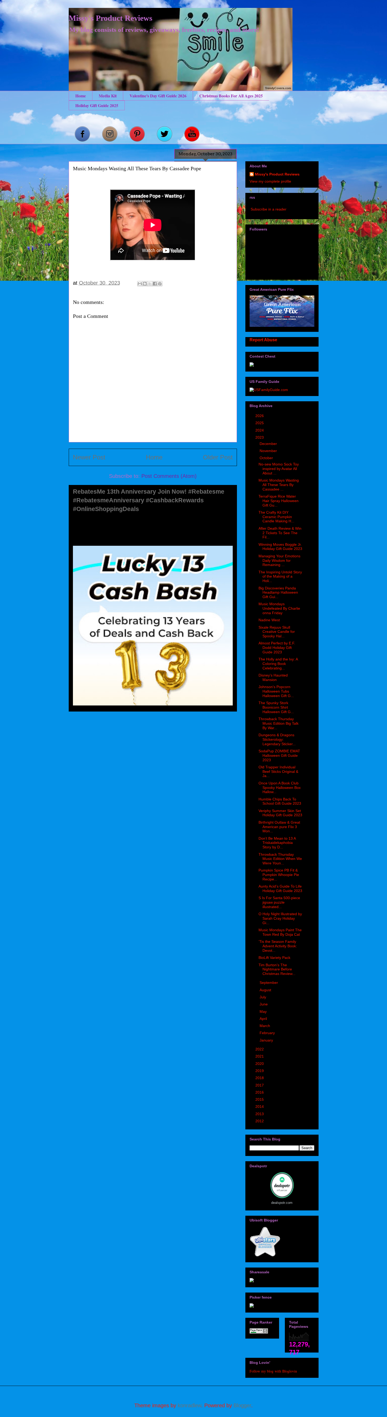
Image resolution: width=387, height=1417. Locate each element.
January (267, 1040)
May (264, 1011)
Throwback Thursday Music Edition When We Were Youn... (280, 858)
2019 (260, 1071)
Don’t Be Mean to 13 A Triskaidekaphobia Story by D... (277, 842)
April (264, 1019)
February (268, 1033)
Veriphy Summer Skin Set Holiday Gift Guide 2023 (280, 813)
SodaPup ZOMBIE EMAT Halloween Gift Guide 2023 (279, 755)
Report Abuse (263, 339)
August (266, 990)
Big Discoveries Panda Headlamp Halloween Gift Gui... (278, 592)
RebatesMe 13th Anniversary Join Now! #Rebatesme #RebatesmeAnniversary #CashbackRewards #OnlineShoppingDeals (148, 500)
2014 (260, 1106)
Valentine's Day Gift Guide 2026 (158, 96)
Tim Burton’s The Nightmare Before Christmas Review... (277, 969)
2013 (260, 1114)
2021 (260, 1056)
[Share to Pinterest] (159, 283)
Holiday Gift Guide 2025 (96, 105)
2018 (260, 1078)
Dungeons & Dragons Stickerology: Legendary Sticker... (277, 739)
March (265, 1026)
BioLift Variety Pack (274, 957)
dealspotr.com (281, 1203)
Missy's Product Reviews (110, 18)
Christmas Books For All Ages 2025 (231, 96)
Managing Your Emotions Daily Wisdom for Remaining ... (279, 560)
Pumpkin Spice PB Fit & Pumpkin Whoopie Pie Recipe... (279, 874)
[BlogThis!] (144, 283)
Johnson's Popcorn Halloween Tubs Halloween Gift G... (276, 691)
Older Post (218, 457)
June (264, 1004)
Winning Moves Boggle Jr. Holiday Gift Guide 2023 (280, 546)
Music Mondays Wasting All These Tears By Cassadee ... (279, 484)
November (269, 451)
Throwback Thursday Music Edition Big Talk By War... (279, 723)
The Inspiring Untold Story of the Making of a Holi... (280, 576)
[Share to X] (149, 283)
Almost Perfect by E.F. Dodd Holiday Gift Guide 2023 (277, 647)
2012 (260, 1121)
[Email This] (139, 283)
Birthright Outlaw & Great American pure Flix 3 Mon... (279, 826)
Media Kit (108, 96)
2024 (260, 430)
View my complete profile (270, 181)
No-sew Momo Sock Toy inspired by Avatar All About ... (279, 468)
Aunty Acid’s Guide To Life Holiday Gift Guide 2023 (280, 888)
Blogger (242, 1405)
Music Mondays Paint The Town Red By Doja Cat (280, 932)
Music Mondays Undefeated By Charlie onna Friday (279, 608)
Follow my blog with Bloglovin (273, 1371)
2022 (260, 1049)
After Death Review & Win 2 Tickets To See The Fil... (280, 532)
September (269, 982)
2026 (260, 416)
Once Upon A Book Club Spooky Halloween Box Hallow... (280, 787)
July (263, 997)
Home (80, 96)
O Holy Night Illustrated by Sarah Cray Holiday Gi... (280, 918)
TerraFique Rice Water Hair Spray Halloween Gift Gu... (279, 500)
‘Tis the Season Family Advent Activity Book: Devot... (278, 946)
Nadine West (269, 620)
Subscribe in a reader (268, 209)
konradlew (189, 1405)
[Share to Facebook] (154, 283)
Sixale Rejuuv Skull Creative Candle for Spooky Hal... (277, 631)
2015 (260, 1099)
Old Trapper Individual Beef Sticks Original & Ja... (278, 771)
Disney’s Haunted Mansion (273, 677)
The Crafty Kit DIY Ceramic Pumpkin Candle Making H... (276, 516)
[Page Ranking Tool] (259, 1332)
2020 (260, 1064)
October (267, 458)
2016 (260, 1092)
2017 (260, 1085)
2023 (260, 437)
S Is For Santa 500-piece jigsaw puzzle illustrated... (279, 902)
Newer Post (89, 457)
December (269, 444)
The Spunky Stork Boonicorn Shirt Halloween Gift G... (276, 707)
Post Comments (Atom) (169, 476)
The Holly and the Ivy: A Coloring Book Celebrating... (278, 663)
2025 (260, 423)
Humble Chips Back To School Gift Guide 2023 (280, 801)
